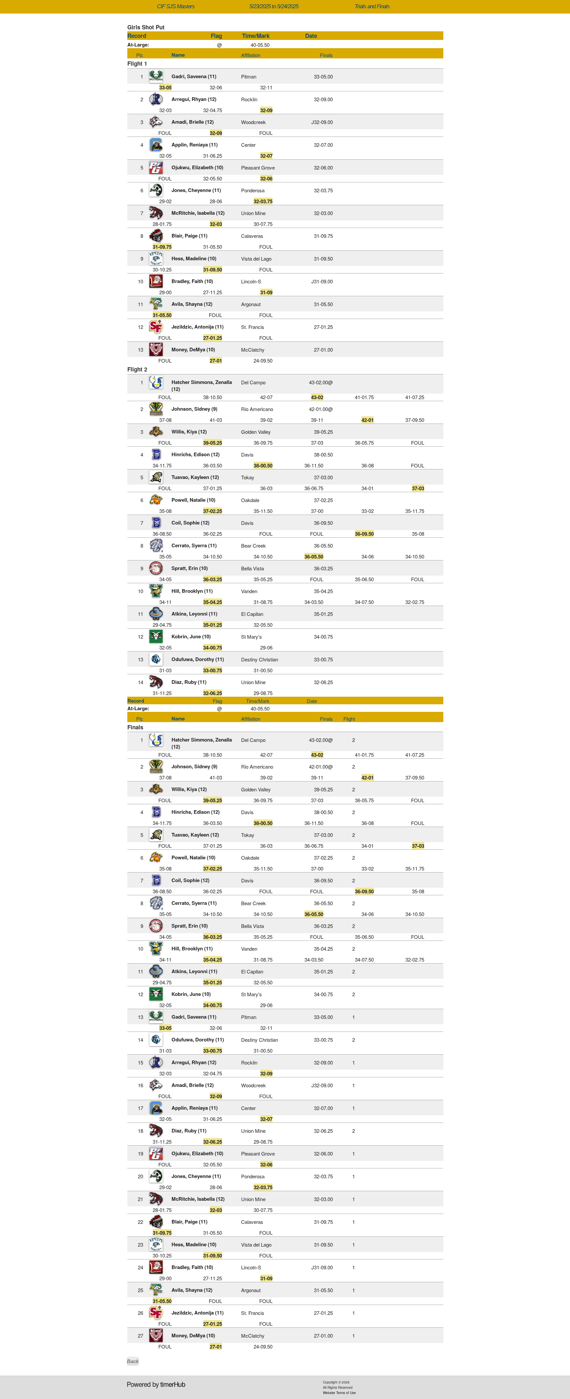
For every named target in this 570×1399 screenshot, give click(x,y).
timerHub (172, 1384)
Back (133, 1361)
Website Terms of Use (339, 1392)
